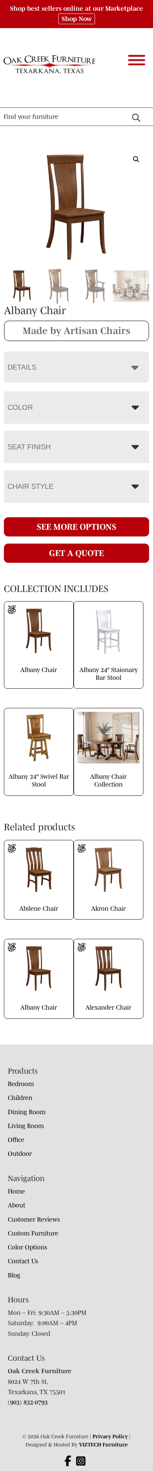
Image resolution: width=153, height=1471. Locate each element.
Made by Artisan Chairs (76, 330)
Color (20, 407)
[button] (136, 159)
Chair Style (30, 486)
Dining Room (27, 1112)
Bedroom (21, 1084)
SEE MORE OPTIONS (76, 526)
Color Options (27, 1247)
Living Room (26, 1125)
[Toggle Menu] (136, 60)
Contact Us (23, 1261)
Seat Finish (29, 447)
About (16, 1205)
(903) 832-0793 (28, 1402)
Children (20, 1097)
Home (16, 1191)
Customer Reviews (34, 1219)
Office (16, 1139)
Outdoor (20, 1153)
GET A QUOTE (76, 553)
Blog (14, 1275)
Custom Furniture (33, 1233)
